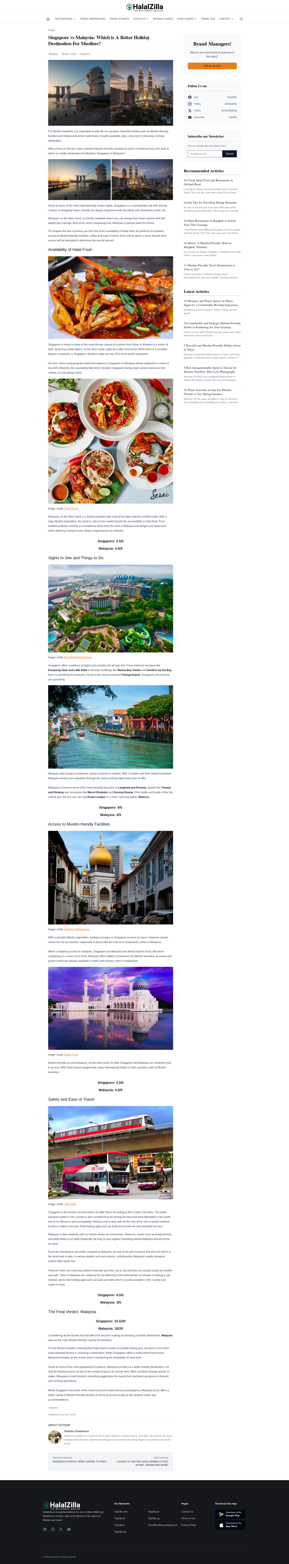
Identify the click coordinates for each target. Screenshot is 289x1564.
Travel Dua (208, 18)
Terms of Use (188, 1518)
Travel (51, 30)
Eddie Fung (71, 1054)
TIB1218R (70, 1204)
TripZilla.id (119, 1518)
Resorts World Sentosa (77, 657)
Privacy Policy (188, 1525)
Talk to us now (212, 65)
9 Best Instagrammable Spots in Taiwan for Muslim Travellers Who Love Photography (210, 370)
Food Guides (185, 18)
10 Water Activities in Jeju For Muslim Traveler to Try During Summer (207, 392)
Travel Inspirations (92, 18)
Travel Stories (119, 18)
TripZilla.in (119, 1525)
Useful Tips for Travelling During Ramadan (210, 202)
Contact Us (187, 1511)
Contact (224, 18)
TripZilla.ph (154, 1511)
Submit (229, 153)
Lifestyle (139, 18)
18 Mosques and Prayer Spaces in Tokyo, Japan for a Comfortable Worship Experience (211, 303)
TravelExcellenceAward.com (163, 1525)
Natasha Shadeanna (76, 1431)
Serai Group (71, 508)
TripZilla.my (120, 1531)
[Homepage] (48, 19)
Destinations (63, 18)
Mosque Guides (163, 18)
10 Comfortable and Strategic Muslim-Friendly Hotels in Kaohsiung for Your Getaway (212, 325)
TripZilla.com (121, 1511)
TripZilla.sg (153, 1518)
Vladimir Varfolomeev (77, 929)
